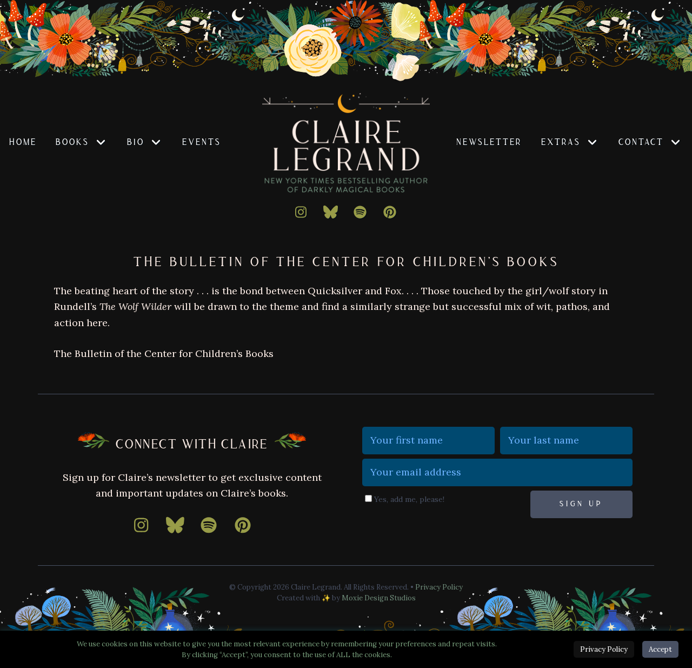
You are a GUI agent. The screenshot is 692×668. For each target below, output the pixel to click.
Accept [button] (660, 649)
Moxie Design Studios (379, 598)
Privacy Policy (439, 587)
